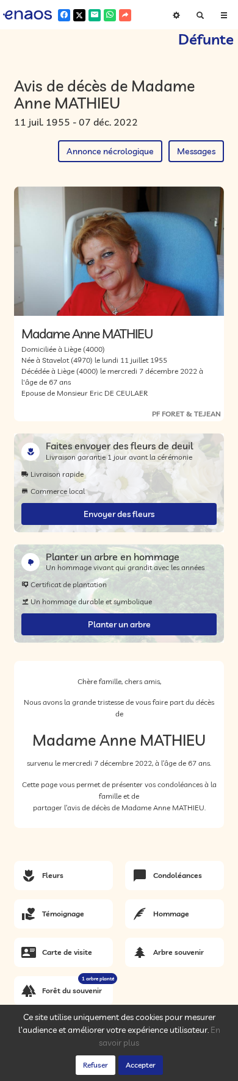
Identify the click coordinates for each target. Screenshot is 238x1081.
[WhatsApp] (110, 15)
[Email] (94, 15)
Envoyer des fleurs (119, 513)
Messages (196, 151)
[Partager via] (125, 15)
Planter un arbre (119, 624)
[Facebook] (64, 15)
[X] (79, 15)
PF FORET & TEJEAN (186, 413)
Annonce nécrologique (110, 151)
